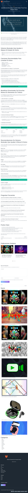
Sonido (2, 447)
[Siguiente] (26, 253)
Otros (2, 446)
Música (14, 6)
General (3, 441)
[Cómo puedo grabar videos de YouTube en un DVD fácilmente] (14, 367)
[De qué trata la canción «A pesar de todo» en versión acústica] (14, 332)
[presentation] (7, 249)
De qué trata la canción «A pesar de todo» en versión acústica (8, 340)
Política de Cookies (3, 470)
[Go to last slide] (1, 253)
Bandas (2, 476)
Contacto (2, 469)
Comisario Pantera (4, 257)
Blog (1, 468)
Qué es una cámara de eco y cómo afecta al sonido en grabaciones (9, 396)
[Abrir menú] (26, 1)
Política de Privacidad (3, 471)
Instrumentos (3, 444)
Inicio (1, 466)
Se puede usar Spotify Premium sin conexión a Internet (21, 237)
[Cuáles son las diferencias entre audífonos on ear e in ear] (14, 408)
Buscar (1, 284)
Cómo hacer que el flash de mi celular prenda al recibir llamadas (9, 435)
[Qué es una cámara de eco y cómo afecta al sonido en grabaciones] (14, 387)
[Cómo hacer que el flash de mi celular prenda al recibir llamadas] (14, 428)
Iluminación (3, 443)
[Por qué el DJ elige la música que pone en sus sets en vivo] (14, 349)
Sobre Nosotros (2, 472)
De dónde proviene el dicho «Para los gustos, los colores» (6, 238)
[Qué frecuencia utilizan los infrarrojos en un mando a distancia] (14, 314)
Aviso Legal (2, 467)
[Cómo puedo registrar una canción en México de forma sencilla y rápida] (14, 297)
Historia (3, 442)
